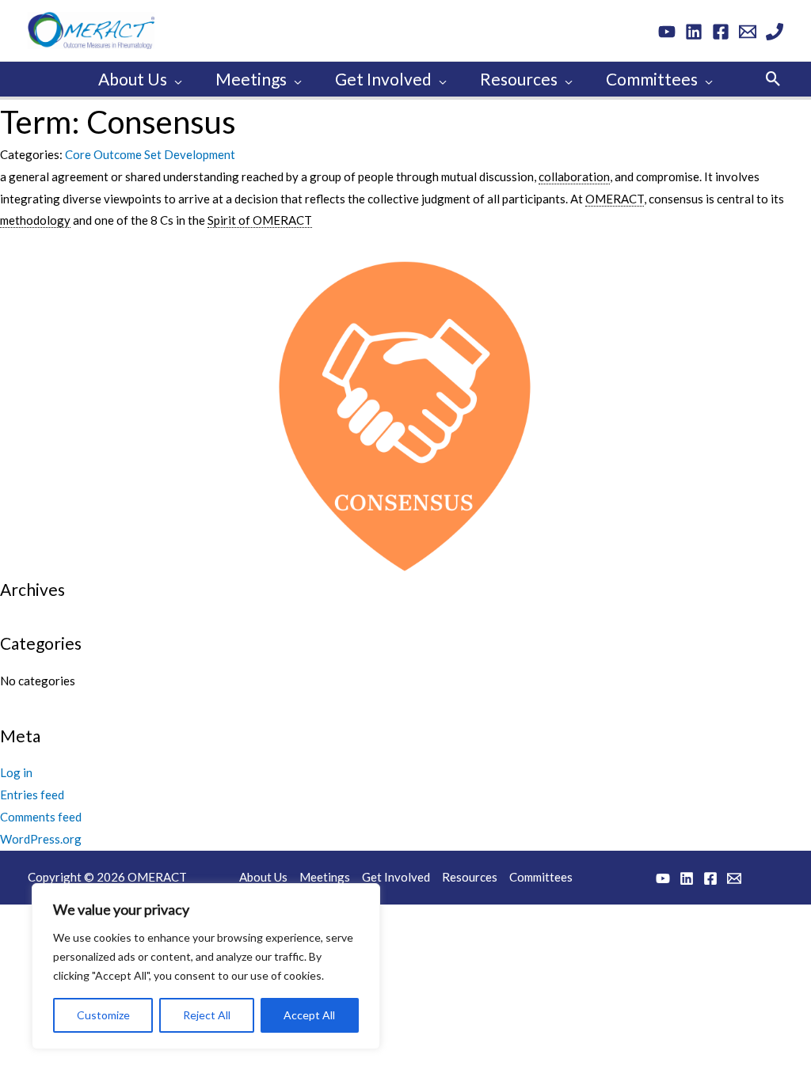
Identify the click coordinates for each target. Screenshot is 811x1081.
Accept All (309, 1015)
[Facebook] (720, 31)
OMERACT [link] (614, 199)
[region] (206, 966)
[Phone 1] (774, 31)
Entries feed (32, 794)
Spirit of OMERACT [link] (260, 220)
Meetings (324, 877)
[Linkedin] (693, 31)
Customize (103, 1015)
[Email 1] (747, 31)
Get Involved (396, 877)
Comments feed (41, 817)
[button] (174, 79)
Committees (541, 877)
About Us (263, 877)
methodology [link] (35, 220)
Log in (16, 772)
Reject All (206, 1015)
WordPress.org (41, 839)
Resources (469, 877)
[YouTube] (667, 31)
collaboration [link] (574, 176)
